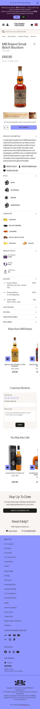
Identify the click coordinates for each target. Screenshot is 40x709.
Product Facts (9, 251)
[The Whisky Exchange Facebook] (5, 652)
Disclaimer (7, 322)
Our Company (8, 544)
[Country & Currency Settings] (36, 24)
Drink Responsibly (10, 317)
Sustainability (8, 562)
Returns (6, 312)
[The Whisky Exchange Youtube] (17, 652)
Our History (8, 548)
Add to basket (7, 358)
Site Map (7, 576)
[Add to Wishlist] (34, 44)
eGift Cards (7, 580)
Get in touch (12, 531)
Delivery (6, 279)
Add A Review (8, 395)
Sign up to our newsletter (20, 510)
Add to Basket (23, 127)
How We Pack (8, 307)
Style (5, 176)
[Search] (4, 31)
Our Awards (8, 553)
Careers (6, 566)
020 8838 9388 (29, 531)
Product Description (11, 136)
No (23, 17)
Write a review (8, 409)
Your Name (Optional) (10, 401)
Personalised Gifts (9, 585)
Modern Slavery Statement (12, 621)
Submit (20, 425)
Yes (17, 17)
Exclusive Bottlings (10, 589)
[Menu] (3, 24)
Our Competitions (10, 593)
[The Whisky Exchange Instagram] (14, 652)
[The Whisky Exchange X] (9, 652)
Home (4, 36)
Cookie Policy (8, 616)
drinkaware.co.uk (25, 705)
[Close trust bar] (37, 3)
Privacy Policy (8, 612)
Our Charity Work (10, 557)
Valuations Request (10, 598)
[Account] (7, 24)
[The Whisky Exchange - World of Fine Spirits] (19, 24)
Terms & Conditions (10, 608)
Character (7, 214)
